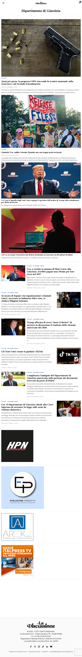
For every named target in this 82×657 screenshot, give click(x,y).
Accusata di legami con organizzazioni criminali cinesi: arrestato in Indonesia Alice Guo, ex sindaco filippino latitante (26, 298)
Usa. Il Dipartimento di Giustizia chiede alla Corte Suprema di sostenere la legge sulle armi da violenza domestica (27, 407)
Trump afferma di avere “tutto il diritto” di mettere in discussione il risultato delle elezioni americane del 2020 (51, 325)
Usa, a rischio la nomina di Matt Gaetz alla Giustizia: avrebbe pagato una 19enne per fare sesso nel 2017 (50, 271)
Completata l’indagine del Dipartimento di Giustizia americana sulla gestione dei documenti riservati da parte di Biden (52, 378)
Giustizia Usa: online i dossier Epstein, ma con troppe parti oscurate (31, 152)
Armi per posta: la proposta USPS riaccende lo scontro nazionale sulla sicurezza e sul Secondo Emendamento (37, 82)
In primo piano (38, 266)
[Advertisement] (41, 596)
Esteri (3, 78)
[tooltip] (31, 646)
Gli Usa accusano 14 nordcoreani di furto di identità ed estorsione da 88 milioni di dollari (37, 255)
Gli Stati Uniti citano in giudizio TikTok (22, 351)
